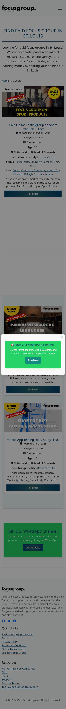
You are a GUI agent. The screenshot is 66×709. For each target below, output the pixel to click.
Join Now (33, 360)
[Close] (62, 337)
